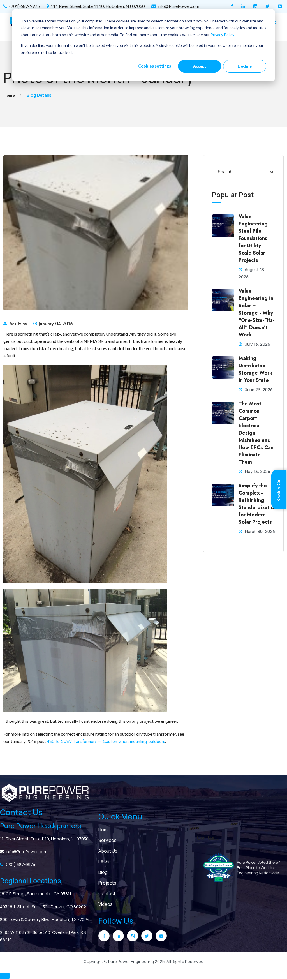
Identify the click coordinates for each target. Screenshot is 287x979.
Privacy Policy (222, 34)
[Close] (216, 451)
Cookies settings (154, 66)
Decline (245, 66)
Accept (199, 66)
